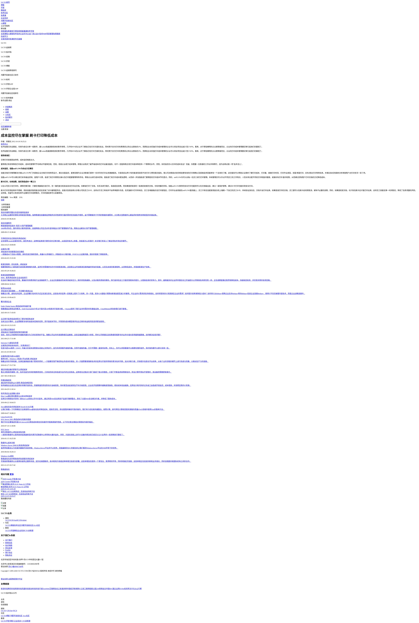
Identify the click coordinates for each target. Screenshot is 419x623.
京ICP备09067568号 (15, 566)
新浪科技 (4, 589)
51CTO (8, 520)
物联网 (12, 275)
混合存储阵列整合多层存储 (15, 212)
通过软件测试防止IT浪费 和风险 (17, 383)
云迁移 (8, 329)
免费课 (3, 15)
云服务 (3, 249)
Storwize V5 (5, 343)
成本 (9, 380)
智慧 (2, 288)
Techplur (23, 520)
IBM (6, 288)
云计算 (3, 329)
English (7, 550)
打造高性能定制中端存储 (14, 332)
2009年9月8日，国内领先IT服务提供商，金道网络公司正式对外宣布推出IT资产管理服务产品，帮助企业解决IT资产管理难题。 (49, 228)
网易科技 (18, 589)
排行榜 (14, 31)
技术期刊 (8, 117)
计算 (8, 249)
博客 (2, 5)
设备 (6, 380)
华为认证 (27, 34)
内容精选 (8, 107)
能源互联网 (5, 275)
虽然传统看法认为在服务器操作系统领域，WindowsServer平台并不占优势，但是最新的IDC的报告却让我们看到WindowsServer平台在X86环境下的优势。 (59, 448)
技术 (13, 329)
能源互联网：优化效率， (14, 264)
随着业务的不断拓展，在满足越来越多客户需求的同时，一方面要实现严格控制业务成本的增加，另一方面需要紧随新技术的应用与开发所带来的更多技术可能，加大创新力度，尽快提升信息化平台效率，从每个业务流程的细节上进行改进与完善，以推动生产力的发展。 (105, 361)
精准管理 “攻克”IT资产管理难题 (16, 226)
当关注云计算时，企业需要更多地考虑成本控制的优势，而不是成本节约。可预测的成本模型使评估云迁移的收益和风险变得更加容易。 (53, 321)
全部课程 (4, 34)
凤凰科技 (25, 589)
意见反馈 (8, 548)
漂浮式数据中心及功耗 (13, 432)
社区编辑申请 (6, 127)
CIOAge (14, 520)
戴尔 (2, 302)
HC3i (18, 520)
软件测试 (4, 393)
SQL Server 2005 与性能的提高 (16, 419)
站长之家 (58, 589)
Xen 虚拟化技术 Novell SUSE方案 (17, 407)
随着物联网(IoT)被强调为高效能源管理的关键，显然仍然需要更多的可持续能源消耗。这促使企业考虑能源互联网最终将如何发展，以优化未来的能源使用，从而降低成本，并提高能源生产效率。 (76, 267)
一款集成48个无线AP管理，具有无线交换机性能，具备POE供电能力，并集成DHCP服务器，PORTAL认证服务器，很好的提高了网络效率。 (55, 254)
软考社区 (4, 13)
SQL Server (5, 429)
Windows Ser (5, 456)
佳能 (2, 200)
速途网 (64, 589)
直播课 (24, 31)
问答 (9, 39)
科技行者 (39, 589)
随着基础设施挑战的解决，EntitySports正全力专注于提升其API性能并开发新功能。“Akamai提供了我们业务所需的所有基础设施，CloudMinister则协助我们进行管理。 (64, 309)
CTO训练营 (29, 530)
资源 (6, 39)
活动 (7, 120)
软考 (15, 34)
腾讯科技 (11, 589)
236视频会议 (101, 589)
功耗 (13, 443)
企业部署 (11, 393)
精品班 (3, 10)
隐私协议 (8, 555)
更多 (12, 474)
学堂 (2, 8)
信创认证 (20, 34)
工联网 (86, 589)
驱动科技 (32, 589)
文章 (2, 39)
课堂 (13, 39)
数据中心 (4, 443)
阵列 (9, 223)
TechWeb (46, 589)
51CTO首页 (5, 2)
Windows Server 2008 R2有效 (15, 445)
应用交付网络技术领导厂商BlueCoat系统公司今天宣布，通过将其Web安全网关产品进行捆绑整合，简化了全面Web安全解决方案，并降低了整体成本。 (59, 399)
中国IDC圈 (110, 589)
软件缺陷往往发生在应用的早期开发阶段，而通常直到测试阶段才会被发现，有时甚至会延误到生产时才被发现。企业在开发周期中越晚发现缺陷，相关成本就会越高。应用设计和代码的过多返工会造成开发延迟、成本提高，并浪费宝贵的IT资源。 (96, 385)
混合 (2, 223)
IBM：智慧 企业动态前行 (14, 278)
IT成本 (17, 393)
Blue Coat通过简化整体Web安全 (16, 396)
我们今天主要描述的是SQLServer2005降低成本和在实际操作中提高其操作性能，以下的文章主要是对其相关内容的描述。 (47, 422)
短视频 (19, 31)
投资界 (126, 589)
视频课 (3, 31)
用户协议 (8, 553)
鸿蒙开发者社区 (7, 21)
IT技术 (40, 34)
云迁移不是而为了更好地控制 (17, 319)
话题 (7, 112)
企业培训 (4, 18)
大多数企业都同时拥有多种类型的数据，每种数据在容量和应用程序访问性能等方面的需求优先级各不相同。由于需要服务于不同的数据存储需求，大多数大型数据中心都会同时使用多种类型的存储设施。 (79, 215)
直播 (20, 39)
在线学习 (4, 36)
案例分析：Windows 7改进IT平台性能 (19, 359)
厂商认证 (34, 34)
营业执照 (4, 579)
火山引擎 (138, 589)
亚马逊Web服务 (14, 356)
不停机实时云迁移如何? (13, 238)
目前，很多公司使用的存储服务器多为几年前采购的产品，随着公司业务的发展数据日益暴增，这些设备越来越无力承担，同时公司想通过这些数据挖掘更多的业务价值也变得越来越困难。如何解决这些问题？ (81, 335)
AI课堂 (3, 23)
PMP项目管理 (48, 34)
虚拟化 (12, 343)
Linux (3, 417)
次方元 (132, 589)
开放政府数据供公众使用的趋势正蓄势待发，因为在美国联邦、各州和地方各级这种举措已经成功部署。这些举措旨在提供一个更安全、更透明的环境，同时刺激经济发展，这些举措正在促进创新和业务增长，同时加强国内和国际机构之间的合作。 (96, 461)
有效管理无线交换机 (12, 252)
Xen (6, 417)
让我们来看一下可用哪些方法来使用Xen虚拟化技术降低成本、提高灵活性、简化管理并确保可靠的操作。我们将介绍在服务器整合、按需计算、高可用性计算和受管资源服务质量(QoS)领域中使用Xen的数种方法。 (83, 409)
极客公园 (92, 589)
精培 (16, 530)
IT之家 (81, 589)
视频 (7, 109)
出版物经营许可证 (15, 579)
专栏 (16, 39)
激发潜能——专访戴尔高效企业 (17, 291)
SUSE (10, 417)
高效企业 (7, 302)
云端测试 (4, 356)
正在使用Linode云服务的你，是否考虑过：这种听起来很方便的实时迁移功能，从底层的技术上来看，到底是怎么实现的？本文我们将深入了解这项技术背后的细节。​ (64, 241)
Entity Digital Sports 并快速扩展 (16, 306)
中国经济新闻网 (73, 589)
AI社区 (8, 115)
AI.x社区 (36, 525)
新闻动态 (8, 543)
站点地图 (8, 545)
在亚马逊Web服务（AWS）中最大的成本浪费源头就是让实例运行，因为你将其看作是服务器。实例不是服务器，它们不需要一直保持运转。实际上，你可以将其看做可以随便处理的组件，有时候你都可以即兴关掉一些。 (85, 348)
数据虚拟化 (5, 469)
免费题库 (56, 34)
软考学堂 (30, 31)
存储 (6, 223)
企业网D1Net (119, 589)
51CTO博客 (9, 525)
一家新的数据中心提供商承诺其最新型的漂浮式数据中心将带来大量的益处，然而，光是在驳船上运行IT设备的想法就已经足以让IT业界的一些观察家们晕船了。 (63, 435)
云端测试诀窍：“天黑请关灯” (15, 345)
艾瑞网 (52, 589)
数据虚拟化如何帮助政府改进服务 (17, 459)
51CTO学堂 (9, 530)
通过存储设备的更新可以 (14, 369)
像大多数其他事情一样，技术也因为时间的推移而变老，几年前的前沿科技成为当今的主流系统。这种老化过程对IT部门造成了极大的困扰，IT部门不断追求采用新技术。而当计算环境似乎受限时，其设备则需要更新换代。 (86, 372)
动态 (9, 288)
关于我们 (8, 540)
